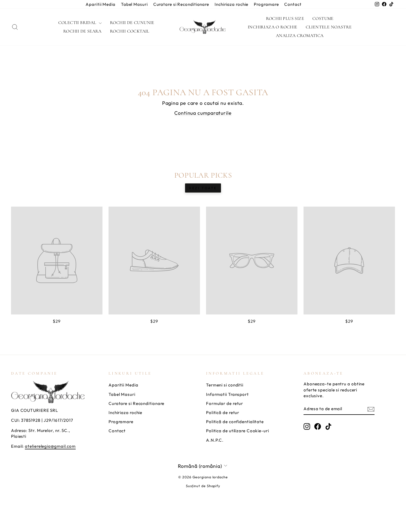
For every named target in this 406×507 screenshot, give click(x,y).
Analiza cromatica (300, 35)
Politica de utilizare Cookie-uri (237, 430)
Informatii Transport (227, 394)
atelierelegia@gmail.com (50, 446)
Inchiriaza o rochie (272, 27)
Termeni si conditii (224, 385)
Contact (292, 4)
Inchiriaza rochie (231, 4)
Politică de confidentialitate (235, 421)
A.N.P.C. (214, 440)
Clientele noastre (329, 27)
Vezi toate (203, 188)
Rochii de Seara (82, 31)
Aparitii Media (100, 4)
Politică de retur (222, 412)
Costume (323, 18)
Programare (266, 4)
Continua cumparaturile (203, 113)
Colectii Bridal (77, 22)
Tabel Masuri (134, 4)
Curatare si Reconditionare (181, 4)
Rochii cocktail (129, 31)
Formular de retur (224, 403)
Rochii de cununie (132, 22)
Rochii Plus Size (285, 18)
